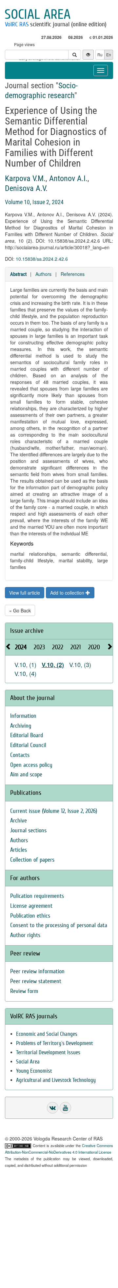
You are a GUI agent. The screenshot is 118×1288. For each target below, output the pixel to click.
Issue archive (27, 630)
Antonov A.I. (68, 178)
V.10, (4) (25, 673)
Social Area (28, 1062)
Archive (18, 820)
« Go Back (20, 610)
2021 (75, 647)
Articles (18, 849)
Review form (24, 991)
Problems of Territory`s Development (54, 1043)
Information (23, 715)
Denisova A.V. (26, 188)
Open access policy (31, 765)
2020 (94, 647)
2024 (21, 647)
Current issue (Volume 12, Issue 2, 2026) (53, 811)
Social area (37, 14)
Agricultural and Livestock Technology (56, 1080)
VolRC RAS (17, 24)
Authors (43, 274)
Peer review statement (35, 981)
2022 (57, 647)
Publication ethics (30, 915)
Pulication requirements (37, 896)
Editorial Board (26, 735)
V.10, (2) (53, 664)
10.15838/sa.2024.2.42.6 (42, 258)
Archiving (20, 725)
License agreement (31, 905)
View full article (24, 592)
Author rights (25, 935)
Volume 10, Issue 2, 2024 (34, 202)
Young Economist (34, 1071)
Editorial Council (28, 745)
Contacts (20, 755)
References (73, 274)
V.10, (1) (25, 664)
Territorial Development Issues (48, 1052)
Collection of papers (32, 859)
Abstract (18, 274)
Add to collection (68, 592)
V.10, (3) (80, 664)
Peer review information (37, 971)
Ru (100, 54)
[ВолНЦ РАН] (52, 1108)
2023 (39, 647)
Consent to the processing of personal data (58, 925)
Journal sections (28, 830)
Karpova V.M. (25, 178)
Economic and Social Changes (46, 1034)
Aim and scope (26, 774)
